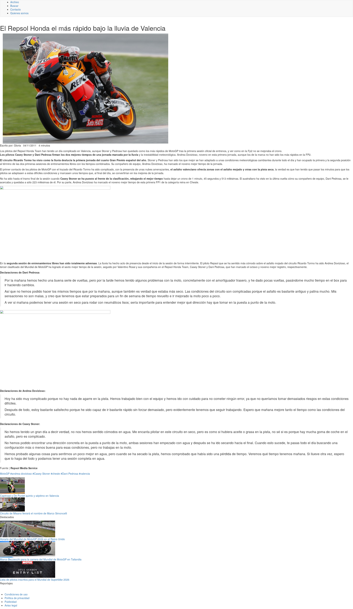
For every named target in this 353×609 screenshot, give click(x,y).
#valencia (84, 473)
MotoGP (5, 473)
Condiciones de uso (16, 594)
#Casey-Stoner (41, 473)
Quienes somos (19, 13)
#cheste (55, 473)
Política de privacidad (17, 598)
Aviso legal (11, 605)
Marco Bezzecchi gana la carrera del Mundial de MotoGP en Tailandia (40, 559)
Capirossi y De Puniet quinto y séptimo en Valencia (29, 495)
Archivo (14, 2)
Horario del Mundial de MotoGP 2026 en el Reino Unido (32, 539)
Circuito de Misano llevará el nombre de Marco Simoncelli (33, 513)
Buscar (14, 6)
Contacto (15, 9)
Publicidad (11, 601)
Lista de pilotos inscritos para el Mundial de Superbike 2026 (34, 579)
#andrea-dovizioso (21, 473)
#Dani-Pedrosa (69, 473)
